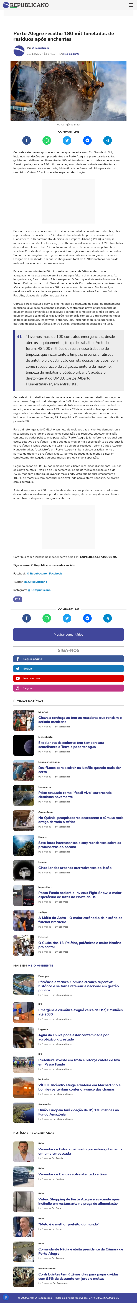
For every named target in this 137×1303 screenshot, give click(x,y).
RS (40, 1004)
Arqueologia (46, 812)
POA (41, 1143)
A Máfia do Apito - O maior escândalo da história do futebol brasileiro (80, 920)
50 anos (43, 712)
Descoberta (45, 737)
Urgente (43, 1029)
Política (60, 1179)
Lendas (42, 862)
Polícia (59, 1158)
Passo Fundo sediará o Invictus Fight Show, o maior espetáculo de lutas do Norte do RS (79, 895)
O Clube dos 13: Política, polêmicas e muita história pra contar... (79, 945)
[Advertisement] (68, 201)
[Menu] (131, 5)
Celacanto (44, 787)
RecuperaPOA (47, 1268)
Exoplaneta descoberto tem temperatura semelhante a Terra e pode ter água (71, 745)
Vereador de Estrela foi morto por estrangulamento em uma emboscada (80, 1151)
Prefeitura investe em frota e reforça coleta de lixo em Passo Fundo (79, 1062)
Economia (62, 1283)
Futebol (43, 937)
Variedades (64, 726)
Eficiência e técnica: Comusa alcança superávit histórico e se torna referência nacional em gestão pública (78, 986)
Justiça (42, 912)
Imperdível (44, 887)
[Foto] (23, 720)
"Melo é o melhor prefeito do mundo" (69, 1224)
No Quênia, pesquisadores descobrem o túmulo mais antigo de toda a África (80, 820)
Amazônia (44, 1104)
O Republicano (40, 48)
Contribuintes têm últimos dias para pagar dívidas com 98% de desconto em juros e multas (78, 1276)
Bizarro (42, 837)
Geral (59, 1208)
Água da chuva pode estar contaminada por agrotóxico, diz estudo (73, 1037)
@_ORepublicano (35, 582)
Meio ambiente (71, 54)
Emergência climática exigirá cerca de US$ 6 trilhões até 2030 (80, 1012)
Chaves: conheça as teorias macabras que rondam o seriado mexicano (80, 720)
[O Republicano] (19, 51)
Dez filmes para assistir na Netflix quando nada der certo (79, 770)
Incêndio (43, 1079)
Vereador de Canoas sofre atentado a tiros (72, 1174)
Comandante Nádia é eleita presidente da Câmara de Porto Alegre (80, 1251)
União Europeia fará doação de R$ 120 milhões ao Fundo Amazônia (78, 1112)
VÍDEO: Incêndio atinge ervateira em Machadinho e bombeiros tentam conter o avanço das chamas (79, 1087)
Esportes (63, 901)
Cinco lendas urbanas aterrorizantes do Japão (74, 868)
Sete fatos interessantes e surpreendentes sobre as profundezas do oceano (79, 845)
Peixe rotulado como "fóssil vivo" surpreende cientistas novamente (74, 795)
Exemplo (43, 976)
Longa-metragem (49, 762)
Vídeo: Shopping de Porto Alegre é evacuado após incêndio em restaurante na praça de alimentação (79, 1201)
